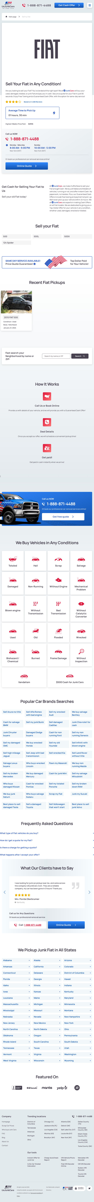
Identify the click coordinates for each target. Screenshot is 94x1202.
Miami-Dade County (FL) (82, 1135)
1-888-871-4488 (39, 5)
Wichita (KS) (49, 1134)
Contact (5, 1145)
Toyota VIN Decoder (82, 1175)
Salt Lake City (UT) (68, 1130)
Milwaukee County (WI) (82, 1129)
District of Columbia (31, 1123)
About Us (5, 1141)
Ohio (29, 1140)
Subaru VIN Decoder (82, 1169)
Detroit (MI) (65, 1126)
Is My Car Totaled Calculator (34, 1165)
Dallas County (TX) (83, 1123)
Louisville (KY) (66, 1134)
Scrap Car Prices (8, 1126)
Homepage (6, 1122)
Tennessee (31, 1128)
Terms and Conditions (36, 1193)
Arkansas (31, 1132)
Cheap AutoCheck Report (51, 1159)
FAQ (3, 1134)
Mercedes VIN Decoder (83, 1159)
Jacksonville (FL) (50, 1126)
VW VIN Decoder (84, 1164)
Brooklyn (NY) (49, 1138)
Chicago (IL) (49, 1122)
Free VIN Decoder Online (67, 1165)
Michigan (31, 1136)
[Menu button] (90, 5)
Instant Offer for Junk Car (33, 1159)
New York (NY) (66, 1138)
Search (78, 356)
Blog (3, 1138)
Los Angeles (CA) (51, 1130)
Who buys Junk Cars (9, 1130)
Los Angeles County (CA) (83, 1141)
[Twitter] (89, 1188)
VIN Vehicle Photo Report (68, 1159)
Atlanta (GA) (66, 1122)
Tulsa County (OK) (85, 1146)
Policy (18, 1196)
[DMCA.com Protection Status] (79, 1188)
